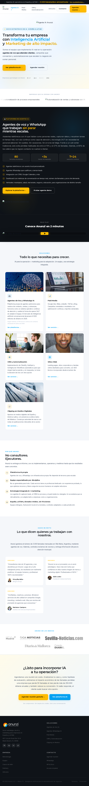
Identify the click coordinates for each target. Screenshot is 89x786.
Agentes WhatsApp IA (54, 731)
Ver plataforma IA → (14, 67)
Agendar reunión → (76, 9)
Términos (74, 781)
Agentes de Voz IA (53, 727)
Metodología (7, 757)
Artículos (52, 9)
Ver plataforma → (14, 327)
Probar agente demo (43, 190)
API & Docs (50, 764)
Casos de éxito (8, 764)
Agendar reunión (37, 67)
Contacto (62, 9)
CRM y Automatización (37, 9)
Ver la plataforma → (77, 2)
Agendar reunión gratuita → (33, 697)
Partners (5, 768)
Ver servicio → (53, 327)
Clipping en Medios (53, 742)
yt (18, 745)
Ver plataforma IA (59, 697)
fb (4, 745)
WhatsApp (50, 760)
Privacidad (83, 781)
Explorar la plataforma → (16, 190)
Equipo (5, 760)
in (13, 745)
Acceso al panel (52, 768)
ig (9, 745)
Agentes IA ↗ (15, 9)
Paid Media (24, 9)
